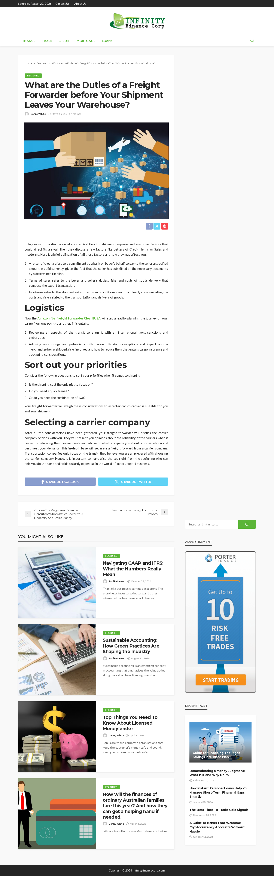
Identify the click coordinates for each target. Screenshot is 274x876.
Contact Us (62, 3)
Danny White (38, 113)
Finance (28, 41)
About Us (80, 3)
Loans (107, 41)
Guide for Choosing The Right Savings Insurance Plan (216, 755)
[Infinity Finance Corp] (137, 21)
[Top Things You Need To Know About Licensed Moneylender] (57, 736)
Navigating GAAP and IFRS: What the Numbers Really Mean (133, 568)
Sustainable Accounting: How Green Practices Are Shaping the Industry (131, 645)
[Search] (252, 40)
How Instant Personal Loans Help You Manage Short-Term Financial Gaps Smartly (219, 792)
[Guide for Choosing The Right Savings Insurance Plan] (220, 742)
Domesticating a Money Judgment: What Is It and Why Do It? (217, 773)
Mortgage (85, 41)
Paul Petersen (117, 581)
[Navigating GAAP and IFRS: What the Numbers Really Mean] (57, 582)
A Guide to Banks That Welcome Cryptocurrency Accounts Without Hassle (216, 827)
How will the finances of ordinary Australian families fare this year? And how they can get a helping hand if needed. (135, 806)
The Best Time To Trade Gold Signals (218, 810)
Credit (64, 41)
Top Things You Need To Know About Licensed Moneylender (130, 723)
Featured (33, 75)
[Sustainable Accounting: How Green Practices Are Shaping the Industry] (57, 659)
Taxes (47, 41)
